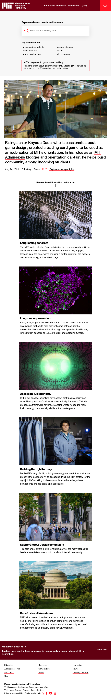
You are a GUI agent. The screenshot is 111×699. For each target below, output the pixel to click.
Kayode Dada (40, 142)
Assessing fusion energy (35, 394)
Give (6, 676)
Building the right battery (36, 469)
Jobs (33, 690)
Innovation (73, 5)
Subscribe (102, 649)
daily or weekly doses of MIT (68, 651)
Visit (6, 690)
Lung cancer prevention (35, 318)
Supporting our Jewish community (42, 544)
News (75, 669)
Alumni (41, 672)
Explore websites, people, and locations (42, 22)
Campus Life (44, 669)
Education (49, 5)
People (26, 690)
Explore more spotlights (61, 169)
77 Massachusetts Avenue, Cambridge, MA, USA (26, 687)
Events (18, 690)
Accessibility (17, 693)
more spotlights (19, 651)
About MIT (9, 672)
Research (61, 5)
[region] (55, 368)
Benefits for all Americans (36, 613)
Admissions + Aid (12, 669)
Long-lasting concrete (34, 243)
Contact (40, 690)
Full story (26, 169)
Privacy (7, 693)
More (85, 5)
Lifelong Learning (80, 672)
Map (12, 690)
